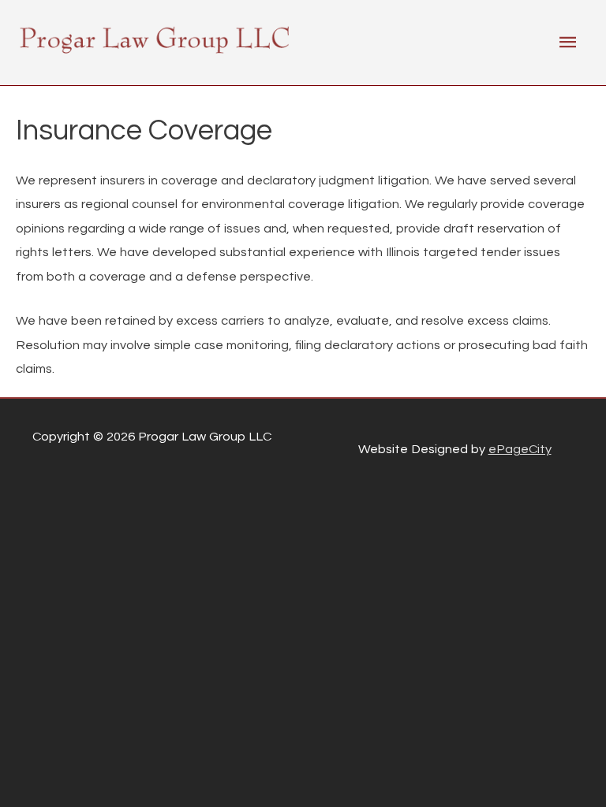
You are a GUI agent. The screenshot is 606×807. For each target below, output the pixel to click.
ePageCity (520, 449)
